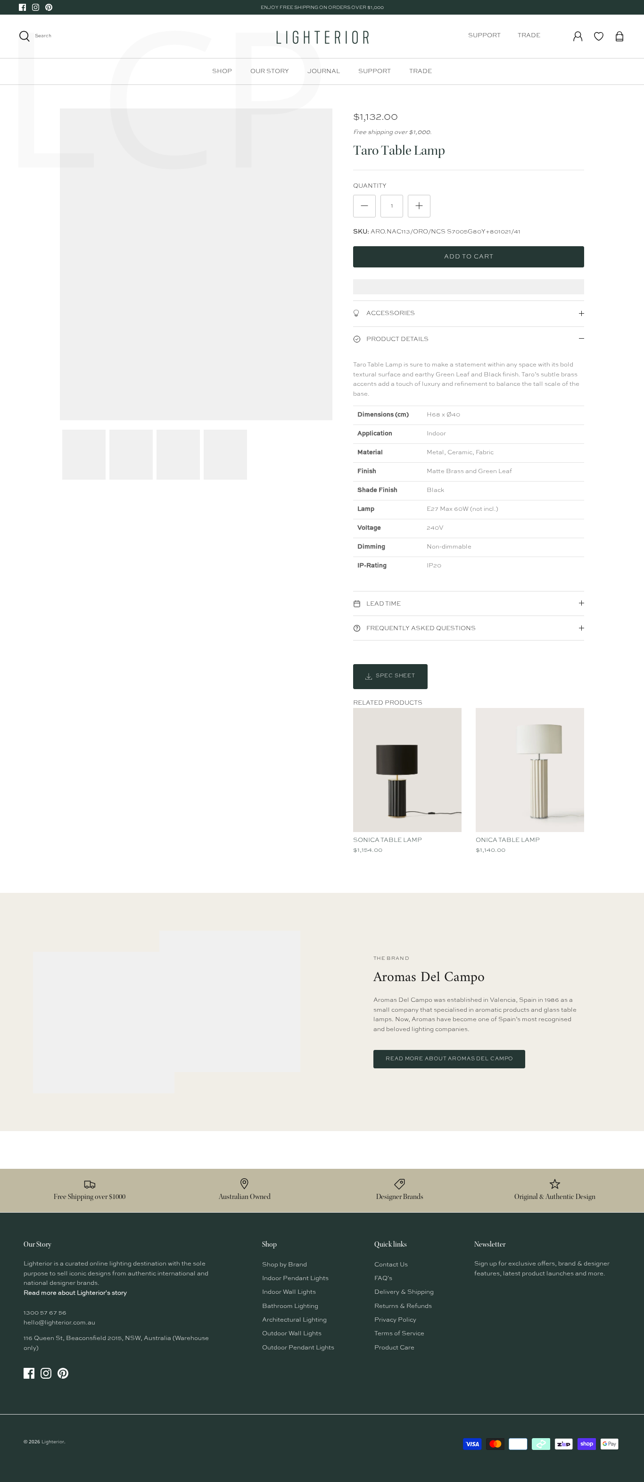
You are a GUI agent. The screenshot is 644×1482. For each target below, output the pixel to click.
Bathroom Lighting (290, 1306)
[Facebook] (22, 7)
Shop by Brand (284, 1265)
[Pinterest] (48, 7)
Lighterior (52, 1442)
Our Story (269, 71)
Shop (222, 71)
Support (484, 36)
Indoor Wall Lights (289, 1292)
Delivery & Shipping (404, 1292)
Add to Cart (469, 257)
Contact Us (391, 1265)
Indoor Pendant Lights (295, 1278)
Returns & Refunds (403, 1306)
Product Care (394, 1348)
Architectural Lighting (294, 1320)
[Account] (578, 36)
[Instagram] (35, 7)
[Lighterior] (322, 36)
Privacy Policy (395, 1320)
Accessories (390, 313)
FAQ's (383, 1278)
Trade (529, 36)
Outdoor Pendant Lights (298, 1348)
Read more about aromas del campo (449, 1059)
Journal (323, 71)
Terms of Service (399, 1334)
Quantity (370, 186)
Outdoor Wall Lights (292, 1334)
